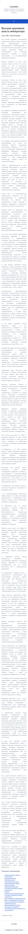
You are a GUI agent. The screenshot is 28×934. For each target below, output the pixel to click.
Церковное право (7, 915)
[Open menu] (14, 21)
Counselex (14, 7)
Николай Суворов (15, 35)
